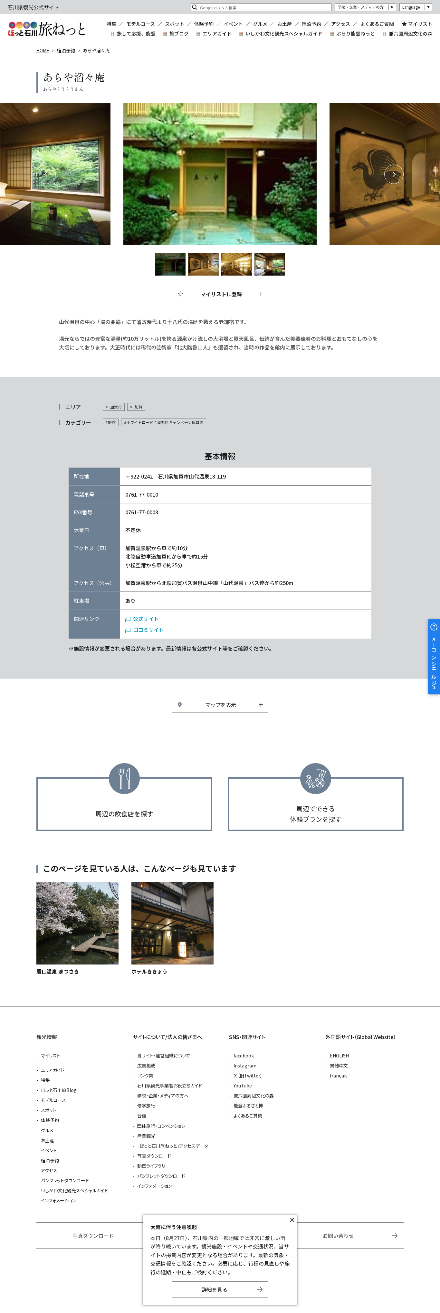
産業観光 (146, 1136)
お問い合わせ (338, 1235)
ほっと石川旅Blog (59, 1090)
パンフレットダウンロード (65, 1180)
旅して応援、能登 (136, 33)
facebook (244, 1055)
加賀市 (116, 406)
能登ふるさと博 (248, 1105)
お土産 (284, 23)
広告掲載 (146, 1065)
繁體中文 (339, 1065)
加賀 (138, 406)
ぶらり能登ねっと (355, 33)
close (292, 1220)
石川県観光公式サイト (46, 29)
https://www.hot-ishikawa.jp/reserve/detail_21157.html (172, 928)
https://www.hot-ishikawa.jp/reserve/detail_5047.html (77, 928)
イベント (233, 23)
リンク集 (145, 1075)
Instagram (245, 1065)
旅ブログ (179, 33)
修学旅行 (146, 1105)
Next (394, 174)
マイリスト (420, 23)
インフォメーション (58, 1200)
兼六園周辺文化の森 (410, 33)
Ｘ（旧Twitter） (248, 1075)
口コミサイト (148, 629)
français (339, 1075)
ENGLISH (339, 1055)
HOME (42, 50)
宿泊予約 (311, 23)
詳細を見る (214, 1289)
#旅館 (111, 422)
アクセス (340, 23)
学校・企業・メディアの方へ (162, 1095)
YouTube (243, 1085)
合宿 (141, 1115)
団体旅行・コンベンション (161, 1126)
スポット (174, 23)
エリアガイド (217, 33)
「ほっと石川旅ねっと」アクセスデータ (172, 1146)
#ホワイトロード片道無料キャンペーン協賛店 (163, 422)
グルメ (260, 23)
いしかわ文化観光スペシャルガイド (283, 33)
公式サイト (146, 618)
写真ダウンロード (154, 1156)
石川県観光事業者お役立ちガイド (169, 1085)
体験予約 (204, 23)
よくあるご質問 (377, 23)
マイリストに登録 (221, 294)
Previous (46, 174)
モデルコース (140, 23)
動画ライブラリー (153, 1166)
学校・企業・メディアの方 (361, 7)
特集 (111, 23)
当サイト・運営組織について (163, 1055)
